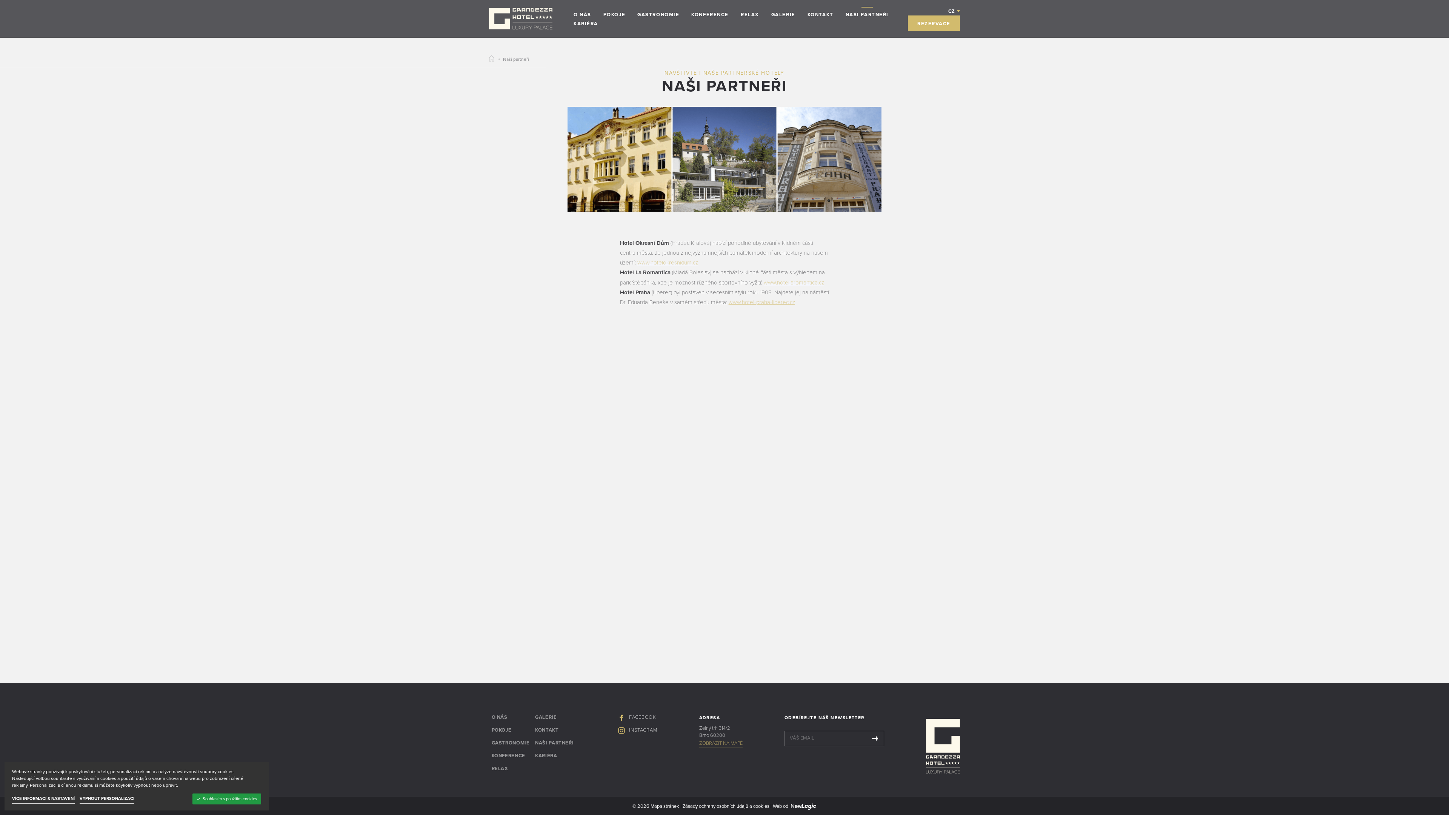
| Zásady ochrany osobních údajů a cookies (724, 806)
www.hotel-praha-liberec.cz (762, 302)
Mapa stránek (665, 806)
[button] (954, 10)
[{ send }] (875, 738)
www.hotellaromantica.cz (794, 282)
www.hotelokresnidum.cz (667, 262)
